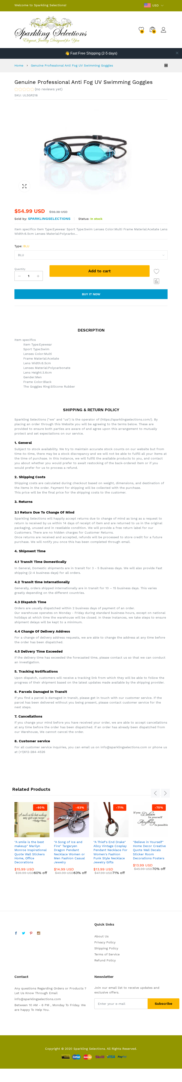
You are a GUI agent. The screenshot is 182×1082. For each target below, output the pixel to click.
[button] (38, 90)
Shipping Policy (106, 948)
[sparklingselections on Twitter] (23, 933)
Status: (83, 218)
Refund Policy (105, 960)
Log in (164, 32)
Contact (21, 977)
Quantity (19, 269)
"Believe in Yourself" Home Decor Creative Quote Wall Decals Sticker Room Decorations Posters (149, 850)
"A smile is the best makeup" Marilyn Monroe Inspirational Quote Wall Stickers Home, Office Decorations (30, 852)
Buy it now (91, 294)
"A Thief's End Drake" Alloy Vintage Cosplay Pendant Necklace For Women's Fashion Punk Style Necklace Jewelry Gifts (110, 852)
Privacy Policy (104, 942)
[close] (177, 53)
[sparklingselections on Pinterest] (31, 933)
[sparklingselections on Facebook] (16, 933)
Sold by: (20, 218)
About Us (101, 936)
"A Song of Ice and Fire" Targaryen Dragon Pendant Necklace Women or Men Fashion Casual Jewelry (69, 852)
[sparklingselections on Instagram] (38, 933)
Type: (21, 246)
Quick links (104, 924)
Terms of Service (107, 954)
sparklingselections (49, 218)
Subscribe (163, 1003)
